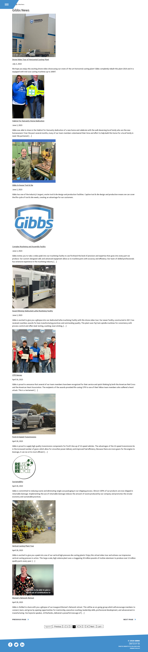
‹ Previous (57, 626)
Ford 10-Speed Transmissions (24, 437)
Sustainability (17, 481)
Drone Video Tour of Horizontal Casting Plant (30, 59)
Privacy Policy (135, 648)
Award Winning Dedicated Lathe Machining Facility (32, 311)
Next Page (128, 619)
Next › (92, 626)
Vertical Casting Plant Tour (23, 546)
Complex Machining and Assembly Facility (29, 246)
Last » (100, 626)
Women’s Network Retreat (23, 598)
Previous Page (19, 619)
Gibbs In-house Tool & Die (22, 185)
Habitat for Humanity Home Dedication (28, 121)
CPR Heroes (17, 375)
